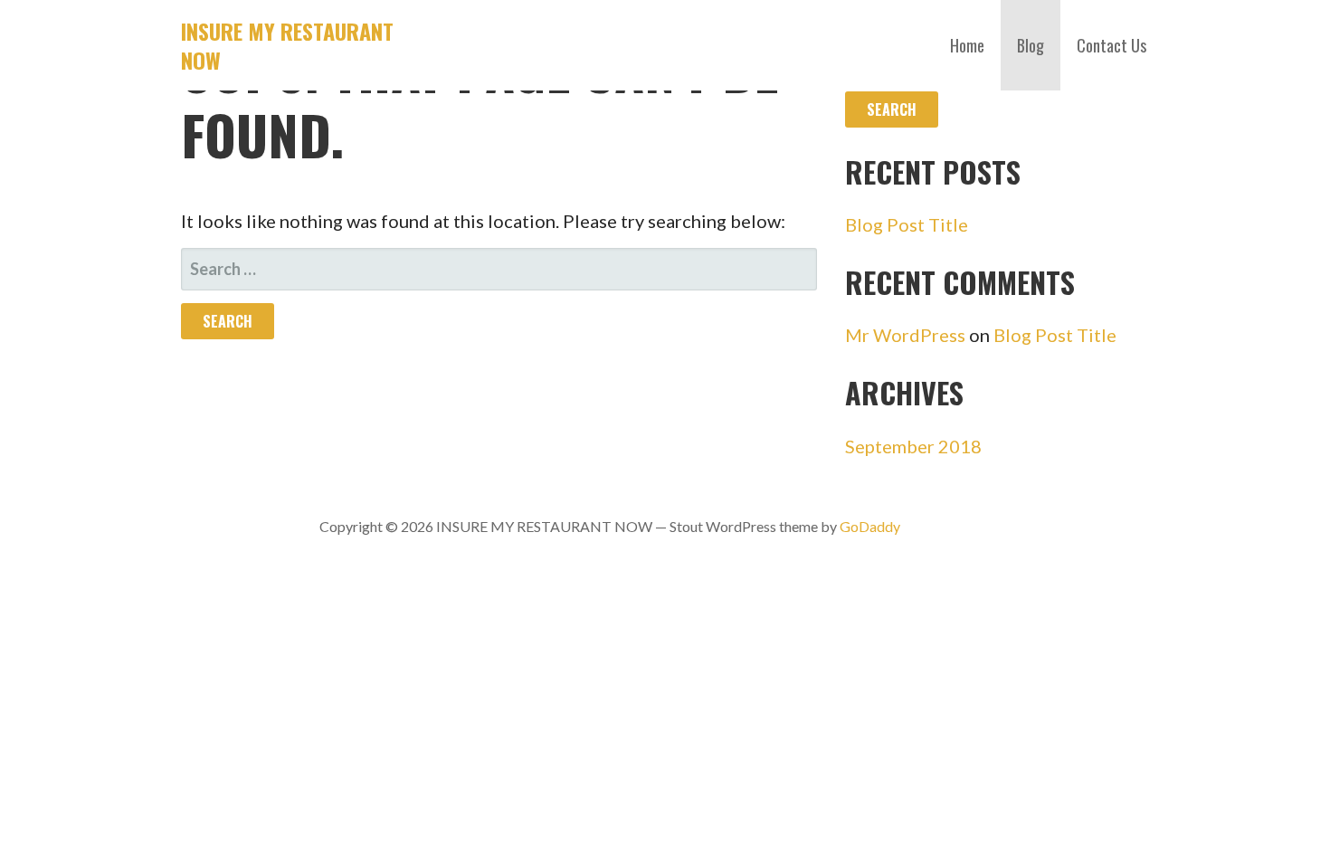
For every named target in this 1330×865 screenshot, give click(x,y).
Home (967, 45)
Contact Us (1111, 45)
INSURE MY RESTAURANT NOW (287, 45)
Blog (1030, 45)
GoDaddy (870, 526)
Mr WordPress (905, 335)
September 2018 (913, 446)
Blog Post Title (906, 224)
